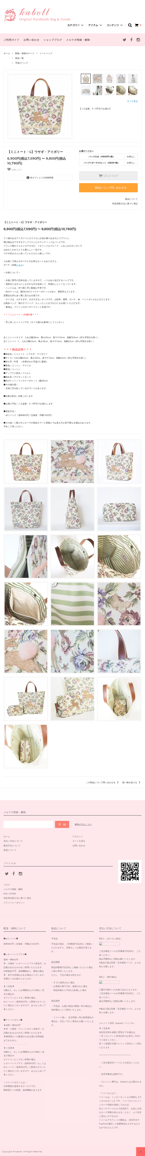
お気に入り (16, 169)
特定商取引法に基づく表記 (125, 203)
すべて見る (132, 101)
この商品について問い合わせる (101, 782)
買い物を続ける (130, 782)
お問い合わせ (31, 39)
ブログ (7, 884)
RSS (6, 893)
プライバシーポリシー (14, 902)
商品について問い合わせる (111, 187)
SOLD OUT (110, 175)
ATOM (13, 893)
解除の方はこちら (83, 824)
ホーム (7, 53)
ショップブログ (53, 39)
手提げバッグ (21, 63)
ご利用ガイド (11, 39)
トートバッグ (46, 53)
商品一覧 (19, 58)
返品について (131, 199)
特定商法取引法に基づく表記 (17, 898)
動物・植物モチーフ (24, 53)
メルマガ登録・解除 (78, 39)
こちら (19, 265)
